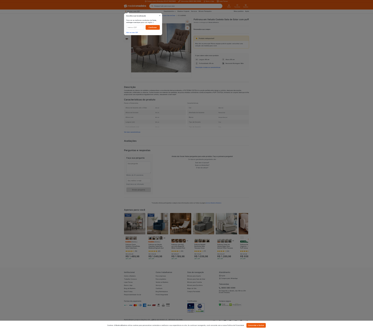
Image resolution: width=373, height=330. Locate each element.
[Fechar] (160, 15)
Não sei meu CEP (132, 32)
